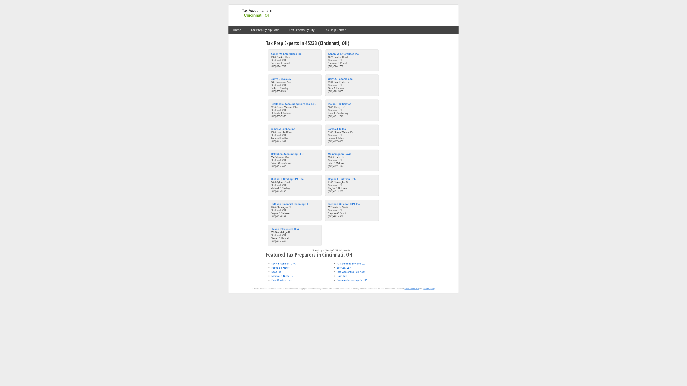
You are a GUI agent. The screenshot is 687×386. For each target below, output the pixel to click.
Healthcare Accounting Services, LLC (293, 104)
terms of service (412, 288)
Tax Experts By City (302, 30)
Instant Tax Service (339, 104)
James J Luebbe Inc (283, 129)
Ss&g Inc (276, 271)
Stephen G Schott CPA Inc (344, 204)
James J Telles (337, 129)
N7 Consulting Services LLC (351, 263)
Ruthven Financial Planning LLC (290, 204)
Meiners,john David (340, 154)
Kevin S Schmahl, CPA (283, 263)
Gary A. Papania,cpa (340, 79)
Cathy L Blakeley (281, 79)
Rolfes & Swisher (280, 267)
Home (237, 30)
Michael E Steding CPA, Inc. (287, 179)
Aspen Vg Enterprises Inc (286, 54)
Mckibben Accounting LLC (287, 154)
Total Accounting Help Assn (351, 271)
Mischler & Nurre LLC (282, 276)
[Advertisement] (392, 15)
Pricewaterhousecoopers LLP (352, 280)
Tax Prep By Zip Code (264, 30)
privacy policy (429, 288)
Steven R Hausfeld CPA (285, 229)
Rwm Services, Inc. (281, 280)
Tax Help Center (335, 30)
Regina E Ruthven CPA (342, 179)
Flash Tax (342, 276)
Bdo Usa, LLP (344, 267)
